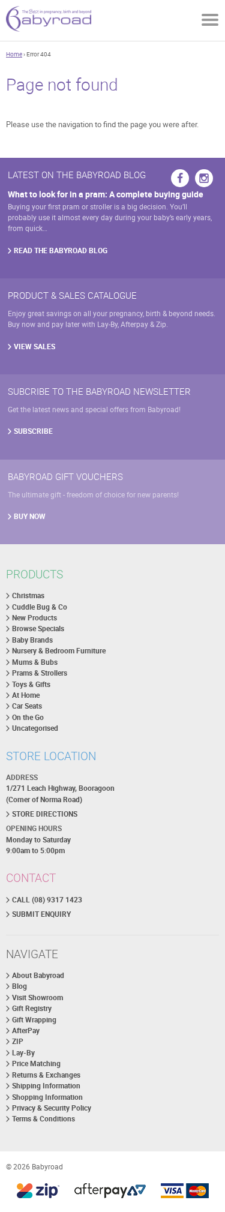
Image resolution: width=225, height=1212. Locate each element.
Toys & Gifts (31, 684)
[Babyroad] (48, 20)
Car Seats (27, 705)
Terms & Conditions (43, 1118)
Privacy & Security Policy (51, 1107)
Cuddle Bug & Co (39, 606)
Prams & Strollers (39, 672)
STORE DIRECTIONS (44, 813)
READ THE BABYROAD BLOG (60, 250)
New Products (34, 617)
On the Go (28, 717)
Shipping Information (46, 1085)
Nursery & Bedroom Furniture (59, 650)
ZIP (17, 1041)
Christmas (28, 595)
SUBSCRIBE (33, 431)
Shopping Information (47, 1097)
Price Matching (36, 1063)
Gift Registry (32, 1008)
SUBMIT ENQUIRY (41, 914)
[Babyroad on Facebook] (180, 178)
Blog (19, 986)
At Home (26, 695)
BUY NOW (30, 516)
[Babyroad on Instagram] (204, 178)
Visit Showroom (37, 997)
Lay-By (23, 1052)
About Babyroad (38, 975)
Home (14, 54)
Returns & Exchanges (46, 1074)
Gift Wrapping (34, 1019)
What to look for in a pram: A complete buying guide (105, 194)
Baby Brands (32, 639)
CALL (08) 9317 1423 (47, 899)
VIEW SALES (34, 346)
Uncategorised (35, 728)
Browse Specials (38, 628)
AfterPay (26, 1030)
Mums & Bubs (35, 662)
